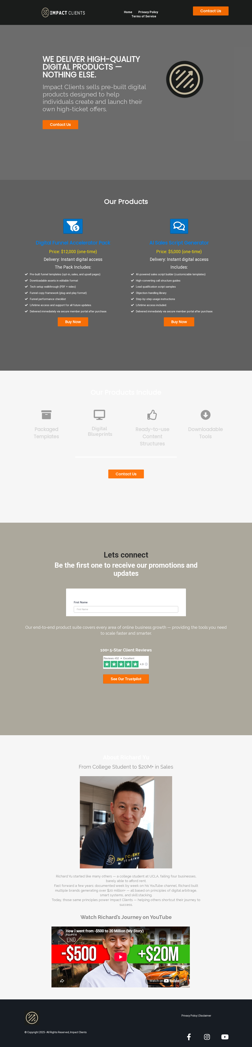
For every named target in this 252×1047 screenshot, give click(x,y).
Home (128, 12)
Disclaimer (205, 1015)
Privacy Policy (148, 12)
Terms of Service (144, 16)
